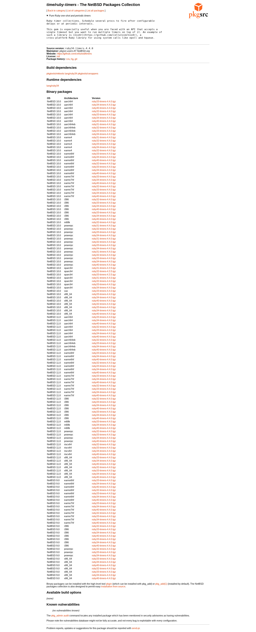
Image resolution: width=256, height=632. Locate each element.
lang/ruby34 (71, 73)
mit (58, 56)
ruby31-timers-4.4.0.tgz (104, 124)
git (76, 59)
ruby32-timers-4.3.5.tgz (104, 271)
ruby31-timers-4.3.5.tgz (104, 268)
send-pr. (136, 628)
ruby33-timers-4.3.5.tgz (104, 274)
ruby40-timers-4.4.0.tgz (104, 108)
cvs (68, 59)
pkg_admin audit (60, 615)
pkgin (109, 584)
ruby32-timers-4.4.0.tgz (104, 111)
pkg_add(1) (161, 584)
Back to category (56, 10)
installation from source (113, 586)
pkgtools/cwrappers (88, 73)
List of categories (76, 10)
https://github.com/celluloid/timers (74, 53)
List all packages (95, 10)
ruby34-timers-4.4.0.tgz (104, 104)
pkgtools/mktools (55, 73)
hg (72, 59)
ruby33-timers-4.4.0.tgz (104, 101)
